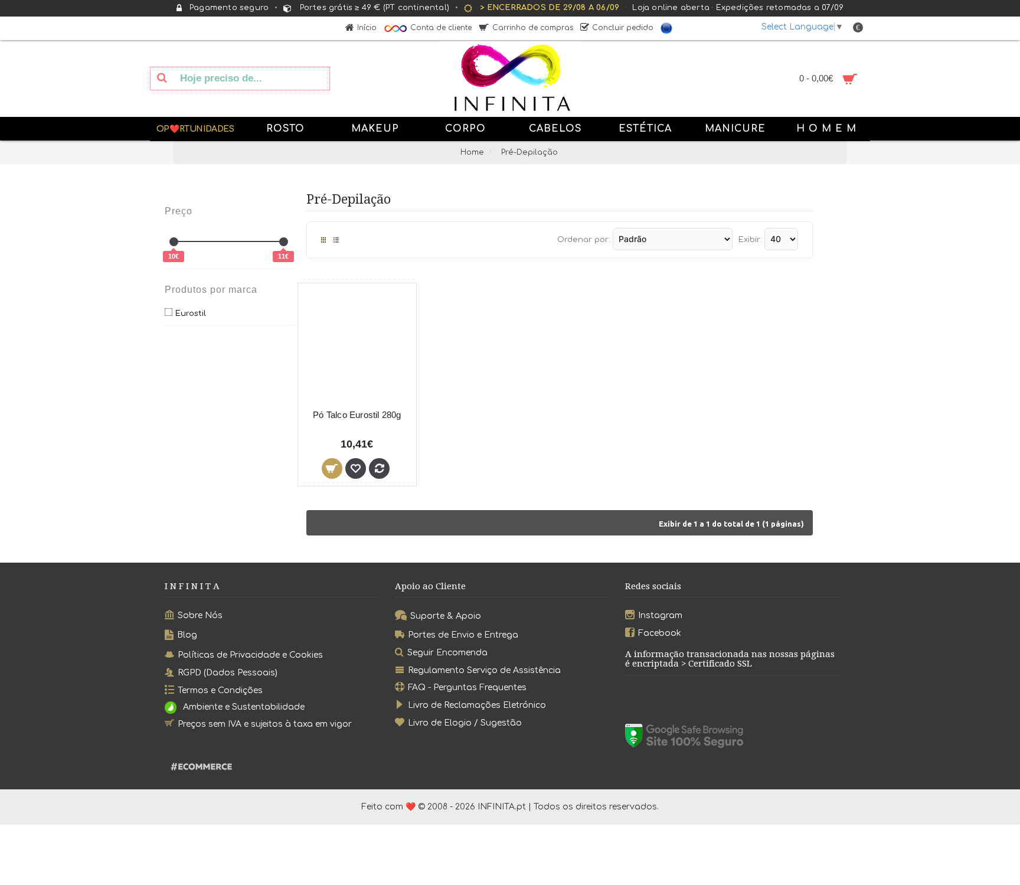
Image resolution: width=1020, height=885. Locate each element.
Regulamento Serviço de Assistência (484, 669)
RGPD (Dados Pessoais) (227, 672)
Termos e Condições (220, 690)
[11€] (283, 241)
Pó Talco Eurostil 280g (357, 415)
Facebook (659, 633)
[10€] (173, 241)
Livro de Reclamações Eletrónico (477, 705)
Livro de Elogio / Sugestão (465, 723)
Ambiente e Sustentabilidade (244, 707)
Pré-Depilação (529, 152)
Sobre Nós (200, 615)
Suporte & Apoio (445, 616)
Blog (187, 635)
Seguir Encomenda (447, 652)
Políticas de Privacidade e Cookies (250, 655)
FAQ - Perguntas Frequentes (467, 687)
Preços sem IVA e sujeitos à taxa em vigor (265, 723)
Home (472, 152)
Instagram (660, 615)
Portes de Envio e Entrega (463, 635)
